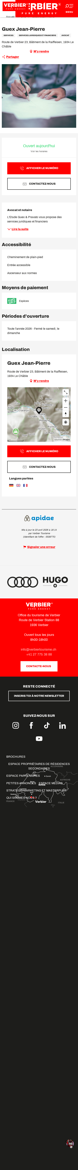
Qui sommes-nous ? (21, 797)
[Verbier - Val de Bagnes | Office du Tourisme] (39, 8)
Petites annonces (21, 783)
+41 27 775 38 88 (39, 654)
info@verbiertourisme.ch (39, 649)
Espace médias (51, 783)
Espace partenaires (23, 775)
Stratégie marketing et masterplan (36, 790)
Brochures (15, 756)
